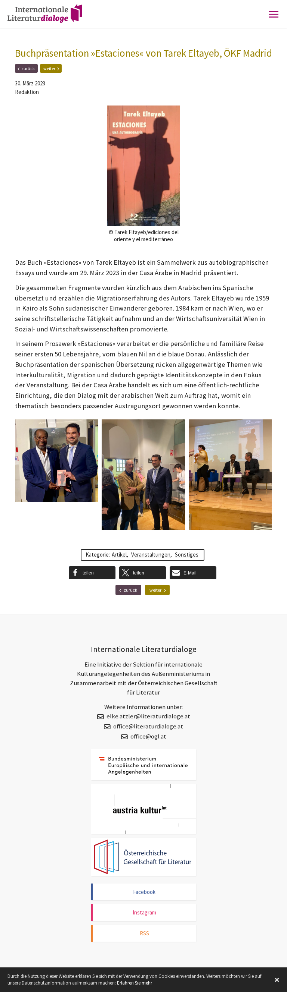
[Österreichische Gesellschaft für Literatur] (143, 857)
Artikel (119, 554)
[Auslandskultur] (143, 809)
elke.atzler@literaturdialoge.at (148, 716)
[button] (92, 572)
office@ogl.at (148, 736)
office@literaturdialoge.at (148, 726)
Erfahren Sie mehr (134, 983)
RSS (144, 933)
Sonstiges (186, 554)
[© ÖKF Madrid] (56, 460)
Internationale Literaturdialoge (50, 20)
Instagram (144, 912)
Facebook (144, 891)
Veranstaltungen (150, 554)
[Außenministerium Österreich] (143, 764)
